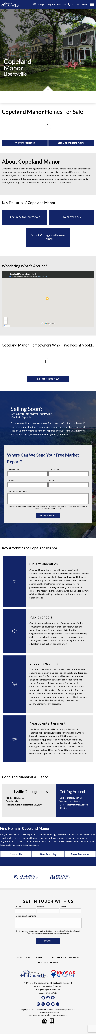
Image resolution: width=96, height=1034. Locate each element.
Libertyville (15, 74)
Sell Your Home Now (48, 378)
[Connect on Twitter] (48, 1004)
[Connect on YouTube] (53, 1004)
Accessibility (42, 1012)
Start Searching (48, 854)
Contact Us (16, 854)
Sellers (50, 957)
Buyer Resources (80, 854)
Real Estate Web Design (37, 1015)
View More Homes (25, 142)
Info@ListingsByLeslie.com (48, 989)
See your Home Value (48, 962)
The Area (61, 957)
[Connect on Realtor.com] (53, 997)
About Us (74, 957)
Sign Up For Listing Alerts (71, 142)
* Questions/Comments (25, 916)
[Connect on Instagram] (43, 1004)
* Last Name (53, 469)
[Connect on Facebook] (38, 1004)
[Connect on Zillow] (48, 997)
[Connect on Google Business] (43, 998)
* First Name (13, 469)
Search (29, 957)
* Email (10, 480)
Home (20, 957)
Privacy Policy (53, 1012)
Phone (51, 480)
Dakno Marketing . (60, 1015)
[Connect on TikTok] (57, 1004)
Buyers (40, 957)
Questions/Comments (17, 491)
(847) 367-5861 (56, 986)
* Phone (40, 906)
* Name (18, 906)
